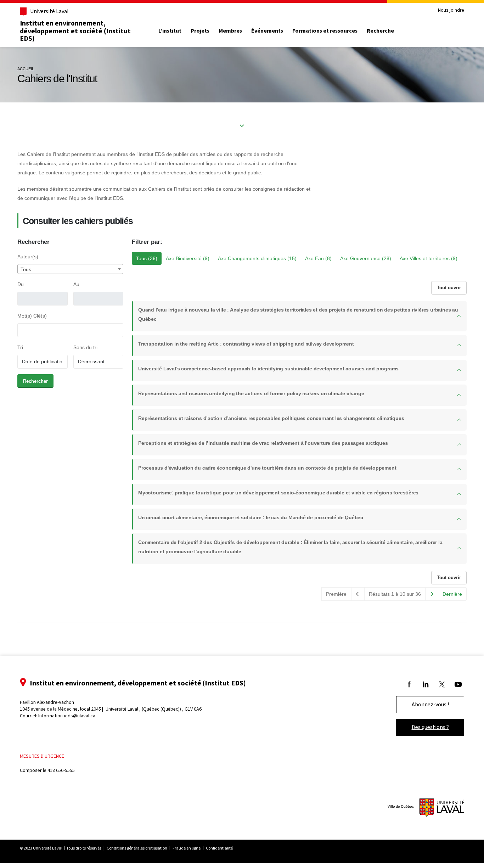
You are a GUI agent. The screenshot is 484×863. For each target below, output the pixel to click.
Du (20, 284)
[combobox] (70, 269)
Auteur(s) (27, 256)
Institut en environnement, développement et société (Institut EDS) (75, 30)
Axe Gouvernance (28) (365, 258)
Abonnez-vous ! (430, 704)
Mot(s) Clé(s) (32, 316)
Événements (267, 30)
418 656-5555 (61, 770)
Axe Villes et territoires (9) (428, 258)
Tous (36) (146, 258)
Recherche (380, 30)
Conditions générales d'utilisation (137, 848)
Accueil (25, 69)
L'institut (169, 30)
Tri (20, 347)
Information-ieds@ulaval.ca (66, 715)
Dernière (452, 594)
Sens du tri (85, 347)
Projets (200, 30)
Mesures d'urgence (42, 756)
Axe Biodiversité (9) (187, 258)
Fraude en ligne (187, 848)
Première (336, 594)
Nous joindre (451, 10)
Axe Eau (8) (318, 258)
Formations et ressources (325, 30)
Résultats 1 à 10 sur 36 (395, 594)
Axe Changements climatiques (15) (257, 258)
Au (76, 284)
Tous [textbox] (26, 269)
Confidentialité (219, 848)
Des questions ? (430, 727)
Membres (230, 30)
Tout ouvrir (449, 287)
